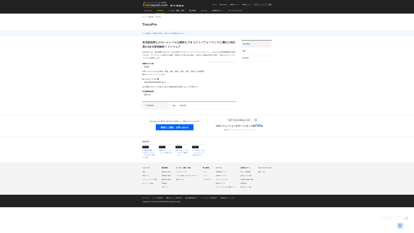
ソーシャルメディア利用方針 (207, 198)
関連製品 (164, 183)
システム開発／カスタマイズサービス (187, 175)
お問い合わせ (223, 4)
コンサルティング (181, 172)
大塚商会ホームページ (226, 198)
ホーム (215, 4)
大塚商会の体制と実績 (246, 179)
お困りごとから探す (246, 175)
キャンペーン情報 (148, 183)
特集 (144, 172)
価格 (174, 105)
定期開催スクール (221, 172)
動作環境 (183, 105)
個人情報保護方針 (190, 198)
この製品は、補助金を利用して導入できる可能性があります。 (165, 33)
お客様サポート (217, 10)
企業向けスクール (221, 175)
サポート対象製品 (245, 172)
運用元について (246, 4)
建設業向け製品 (166, 179)
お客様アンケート (235, 4)
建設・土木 (261, 172)
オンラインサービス (235, 10)
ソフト (205, 172)
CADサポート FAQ (245, 187)
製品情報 (160, 10)
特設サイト (146, 175)
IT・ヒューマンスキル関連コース (225, 187)
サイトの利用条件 (158, 198)
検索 (270, 4)
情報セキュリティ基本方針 (173, 198)
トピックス (148, 10)
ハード (205, 175)
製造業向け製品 (166, 175)
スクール (204, 10)
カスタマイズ (207, 179)
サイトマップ (146, 198)
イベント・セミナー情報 (150, 179)
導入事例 (192, 10)
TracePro (150, 105)
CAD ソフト (165, 187)
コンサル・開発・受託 (176, 10)
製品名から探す (166, 172)
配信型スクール (220, 183)
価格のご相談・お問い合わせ (175, 127)
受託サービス (180, 179)
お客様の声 (243, 183)
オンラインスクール (222, 179)
